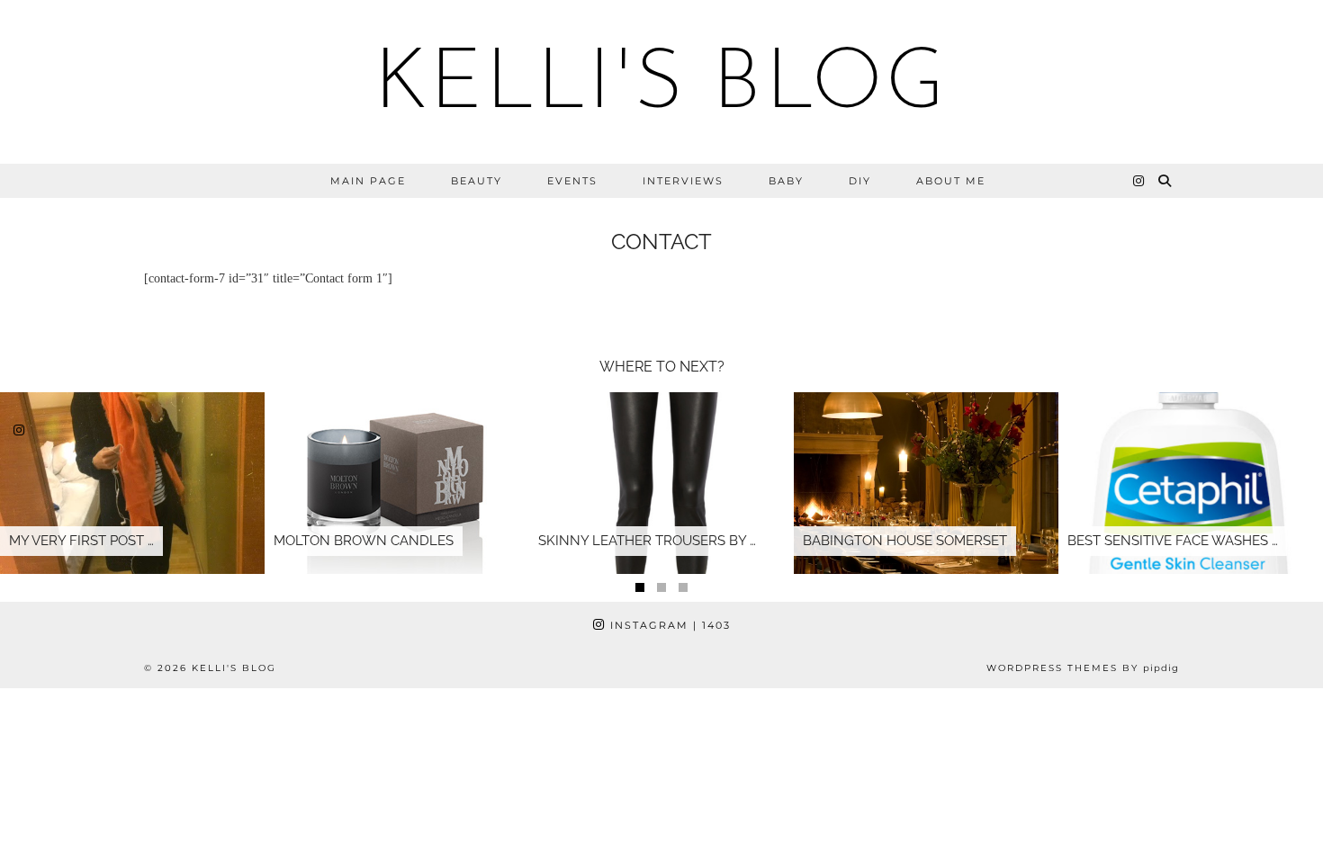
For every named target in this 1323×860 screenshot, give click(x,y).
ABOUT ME (951, 181)
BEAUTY (476, 181)
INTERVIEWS (683, 181)
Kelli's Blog (661, 86)
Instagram (668, 625)
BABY (786, 181)
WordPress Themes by (1082, 668)
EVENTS (572, 181)
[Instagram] (1139, 181)
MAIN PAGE (368, 181)
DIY (860, 181)
